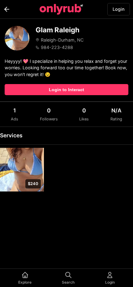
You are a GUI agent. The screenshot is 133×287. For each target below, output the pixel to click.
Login (119, 9)
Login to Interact (66, 89)
